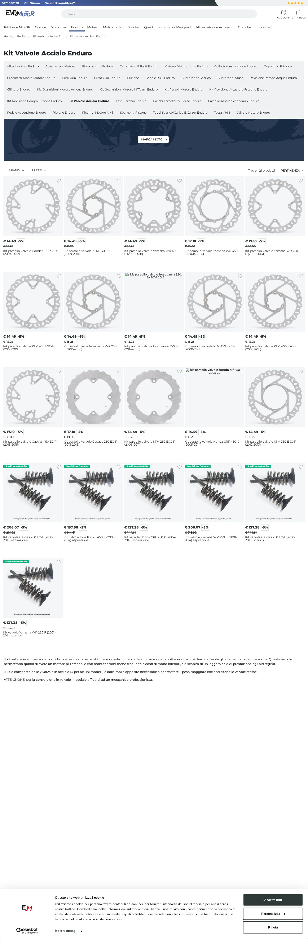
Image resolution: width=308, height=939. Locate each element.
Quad (148, 27)
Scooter (134, 27)
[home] (21, 14)
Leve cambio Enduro (131, 101)
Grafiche (244, 27)
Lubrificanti (264, 27)
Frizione (133, 78)
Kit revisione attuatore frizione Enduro (238, 89)
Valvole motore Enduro (253, 112)
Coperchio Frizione (278, 66)
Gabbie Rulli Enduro (160, 78)
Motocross (58, 27)
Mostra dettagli (66, 930)
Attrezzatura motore (60, 66)
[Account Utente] (283, 12)
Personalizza (270, 913)
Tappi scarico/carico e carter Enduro (180, 112)
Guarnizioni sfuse (230, 78)
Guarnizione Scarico (196, 78)
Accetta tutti (273, 900)
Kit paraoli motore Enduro (183, 89)
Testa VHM (222, 112)
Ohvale (40, 27)
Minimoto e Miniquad (174, 27)
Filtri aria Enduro (74, 78)
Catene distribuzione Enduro (186, 66)
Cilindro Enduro (18, 89)
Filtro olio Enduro (107, 78)
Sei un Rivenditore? (60, 3)
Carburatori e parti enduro (139, 66)
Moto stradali (113, 27)
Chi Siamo (32, 3)
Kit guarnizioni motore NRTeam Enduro (129, 89)
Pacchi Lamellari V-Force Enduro (177, 101)
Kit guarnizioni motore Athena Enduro (65, 89)
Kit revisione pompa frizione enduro (34, 101)
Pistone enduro (64, 112)
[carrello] (298, 12)
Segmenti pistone (133, 112)
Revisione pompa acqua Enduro (273, 78)
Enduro (77, 27)
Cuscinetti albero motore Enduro (31, 78)
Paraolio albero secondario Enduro (233, 101)
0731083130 (10, 3)
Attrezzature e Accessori (214, 27)
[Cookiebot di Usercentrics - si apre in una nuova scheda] (27, 931)
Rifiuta (273, 927)
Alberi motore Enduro (23, 66)
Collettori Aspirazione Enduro (235, 66)
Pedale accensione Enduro (26, 112)
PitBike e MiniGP (17, 27)
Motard (92, 27)
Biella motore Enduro (97, 66)
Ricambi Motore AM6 (97, 112)
